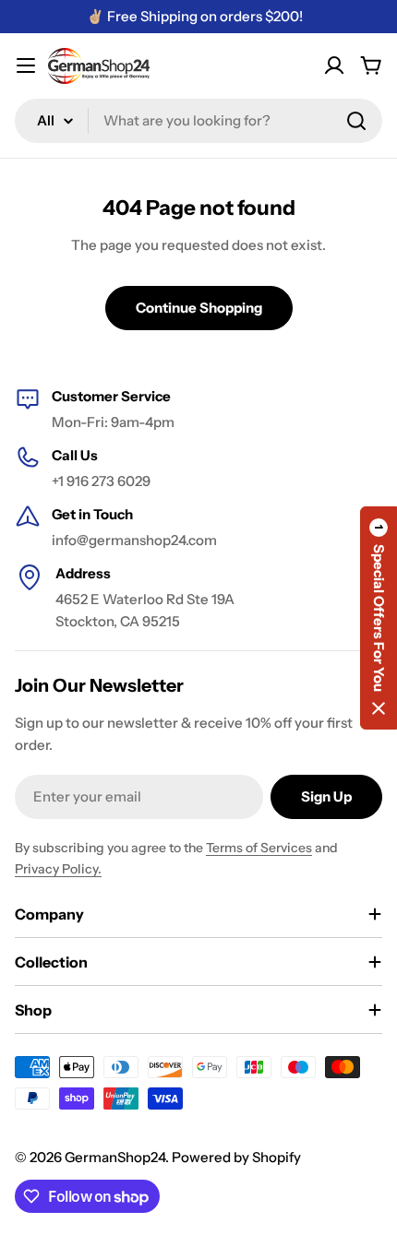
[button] (378, 618)
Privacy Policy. (58, 869)
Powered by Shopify (236, 1157)
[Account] (334, 65)
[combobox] (198, 121)
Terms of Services (259, 847)
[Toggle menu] (26, 65)
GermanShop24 (115, 1157)
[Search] (356, 121)
